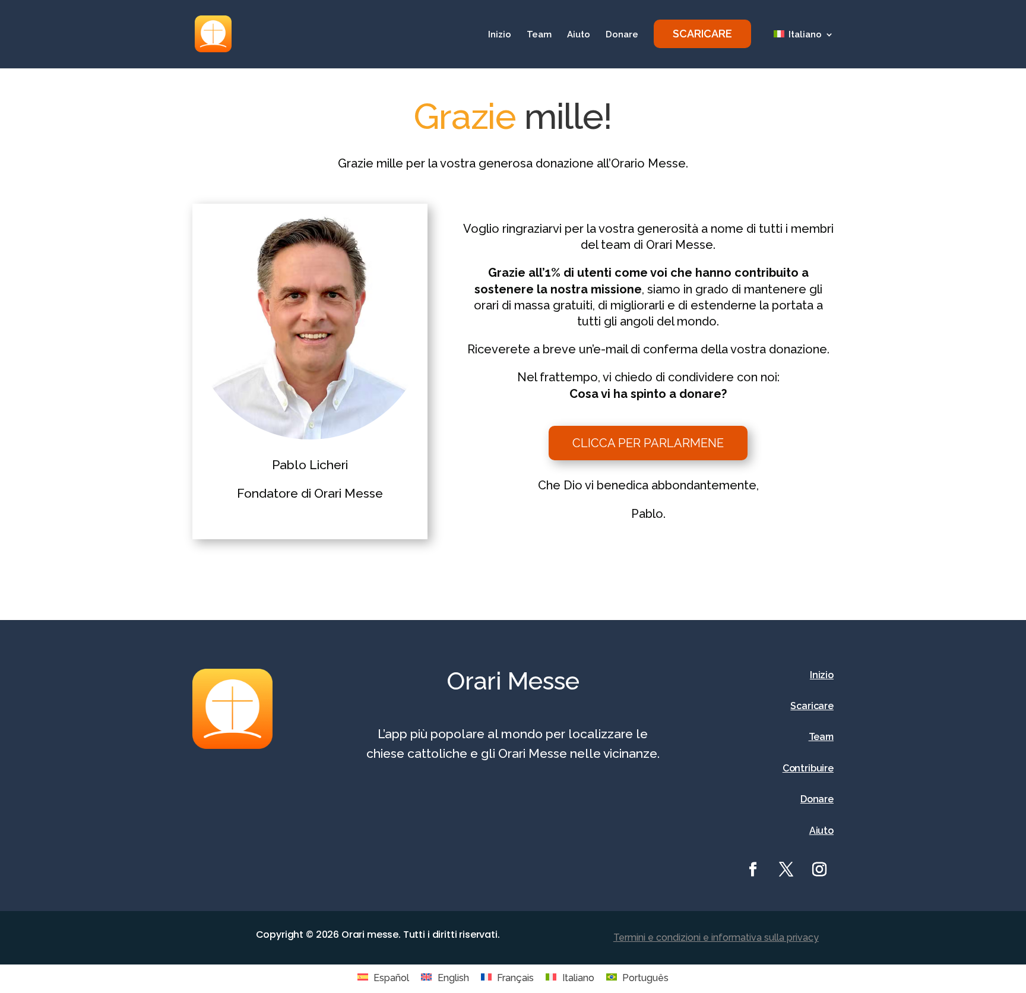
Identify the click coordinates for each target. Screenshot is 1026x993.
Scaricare (812, 705)
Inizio (499, 35)
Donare (622, 35)
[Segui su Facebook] (753, 869)
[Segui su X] (786, 869)
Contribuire (808, 768)
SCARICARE (702, 33)
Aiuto (578, 35)
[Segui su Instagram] (819, 869)
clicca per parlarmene (648, 443)
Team (539, 35)
